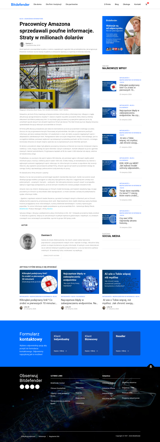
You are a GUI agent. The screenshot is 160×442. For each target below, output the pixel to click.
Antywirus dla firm (108, 399)
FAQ (77, 382)
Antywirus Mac (107, 393)
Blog (117, 4)
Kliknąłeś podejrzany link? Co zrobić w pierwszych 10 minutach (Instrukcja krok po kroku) (129, 90)
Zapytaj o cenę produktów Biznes (60, 394)
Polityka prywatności (28, 436)
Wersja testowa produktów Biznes (60, 402)
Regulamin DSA (54, 436)
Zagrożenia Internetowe (33, 19)
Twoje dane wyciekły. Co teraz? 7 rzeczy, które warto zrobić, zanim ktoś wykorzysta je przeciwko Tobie (130, 196)
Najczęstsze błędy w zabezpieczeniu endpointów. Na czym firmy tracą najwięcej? (130, 115)
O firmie (107, 4)
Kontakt (137, 4)
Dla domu (38, 4)
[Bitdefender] (20, 4)
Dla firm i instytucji (53, 4)
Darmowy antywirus (129, 382)
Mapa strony (80, 398)
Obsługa (126, 4)
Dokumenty (80, 403)
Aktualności (124, 78)
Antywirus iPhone (108, 388)
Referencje (42, 436)
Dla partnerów (72, 4)
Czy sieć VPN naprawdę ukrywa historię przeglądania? (128, 222)
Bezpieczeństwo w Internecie (130, 80)
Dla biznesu (124, 107)
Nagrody (79, 393)
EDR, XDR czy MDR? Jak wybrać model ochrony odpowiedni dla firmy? (129, 167)
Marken (50, 209)
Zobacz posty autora (51, 255)
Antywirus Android (109, 383)
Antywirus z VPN (128, 388)
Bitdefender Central (58, 383)
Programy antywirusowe (131, 398)
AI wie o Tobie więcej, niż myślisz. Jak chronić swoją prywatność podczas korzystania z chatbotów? (129, 144)
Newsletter (80, 388)
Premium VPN (127, 393)
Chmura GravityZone (58, 388)
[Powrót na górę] (151, 367)
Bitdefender (24, 209)
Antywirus (106, 376)
